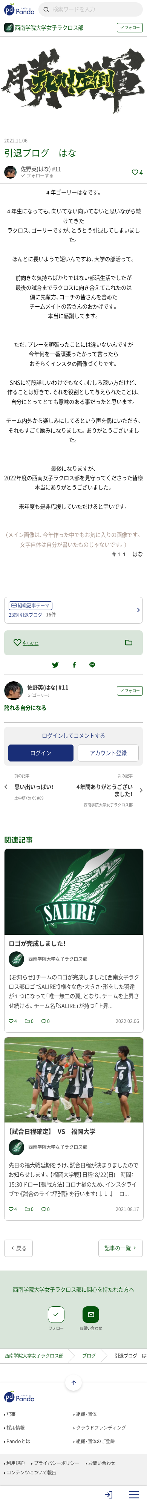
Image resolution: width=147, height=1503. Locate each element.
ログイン (40, 753)
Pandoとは (17, 1441)
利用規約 (14, 1463)
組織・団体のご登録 (95, 1441)
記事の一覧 (118, 1248)
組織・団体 (85, 1414)
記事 (10, 1414)
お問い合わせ (101, 1463)
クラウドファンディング (100, 1427)
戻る (21, 1248)
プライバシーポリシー (56, 1463)
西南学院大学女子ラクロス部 (34, 1355)
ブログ (89, 1355)
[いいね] (18, 643)
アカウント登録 (108, 753)
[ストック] (128, 643)
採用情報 (14, 1427)
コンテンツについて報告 (30, 1472)
